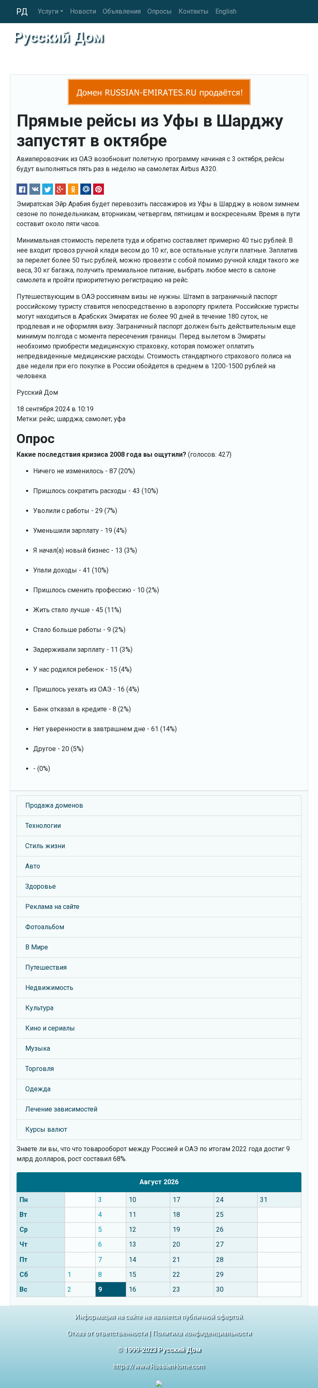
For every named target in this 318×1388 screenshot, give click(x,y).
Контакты (193, 11)
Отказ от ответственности (107, 1333)
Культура (39, 1008)
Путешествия (46, 967)
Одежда (38, 1089)
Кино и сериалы (50, 1028)
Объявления (122, 11)
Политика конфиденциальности (201, 1333)
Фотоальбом (44, 927)
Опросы (159, 11)
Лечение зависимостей (61, 1109)
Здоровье (40, 886)
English (225, 11)
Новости (83, 11)
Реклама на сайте (52, 907)
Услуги (48, 11)
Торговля (39, 1069)
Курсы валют (46, 1129)
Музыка (37, 1048)
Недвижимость (49, 988)
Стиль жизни (45, 846)
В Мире (36, 947)
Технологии (43, 826)
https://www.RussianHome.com (159, 1366)
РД (22, 12)
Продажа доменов (54, 805)
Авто (32, 866)
